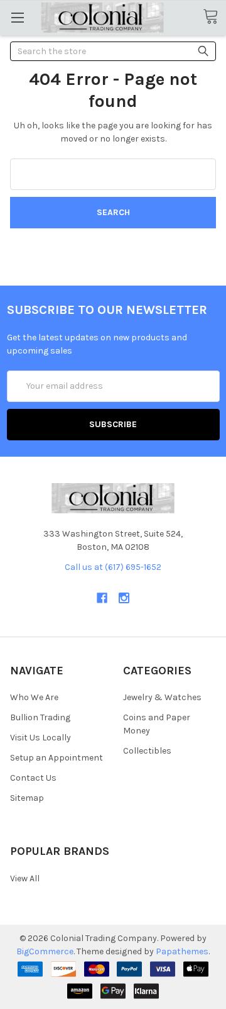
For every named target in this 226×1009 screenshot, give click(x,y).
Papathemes (182, 951)
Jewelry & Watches (162, 697)
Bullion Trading (40, 717)
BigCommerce (44, 951)
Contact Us (33, 777)
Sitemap (27, 798)
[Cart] (214, 17)
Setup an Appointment (56, 757)
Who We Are (34, 697)
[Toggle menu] (17, 17)
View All (25, 878)
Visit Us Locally (40, 737)
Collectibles (147, 750)
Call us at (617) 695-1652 (113, 567)
